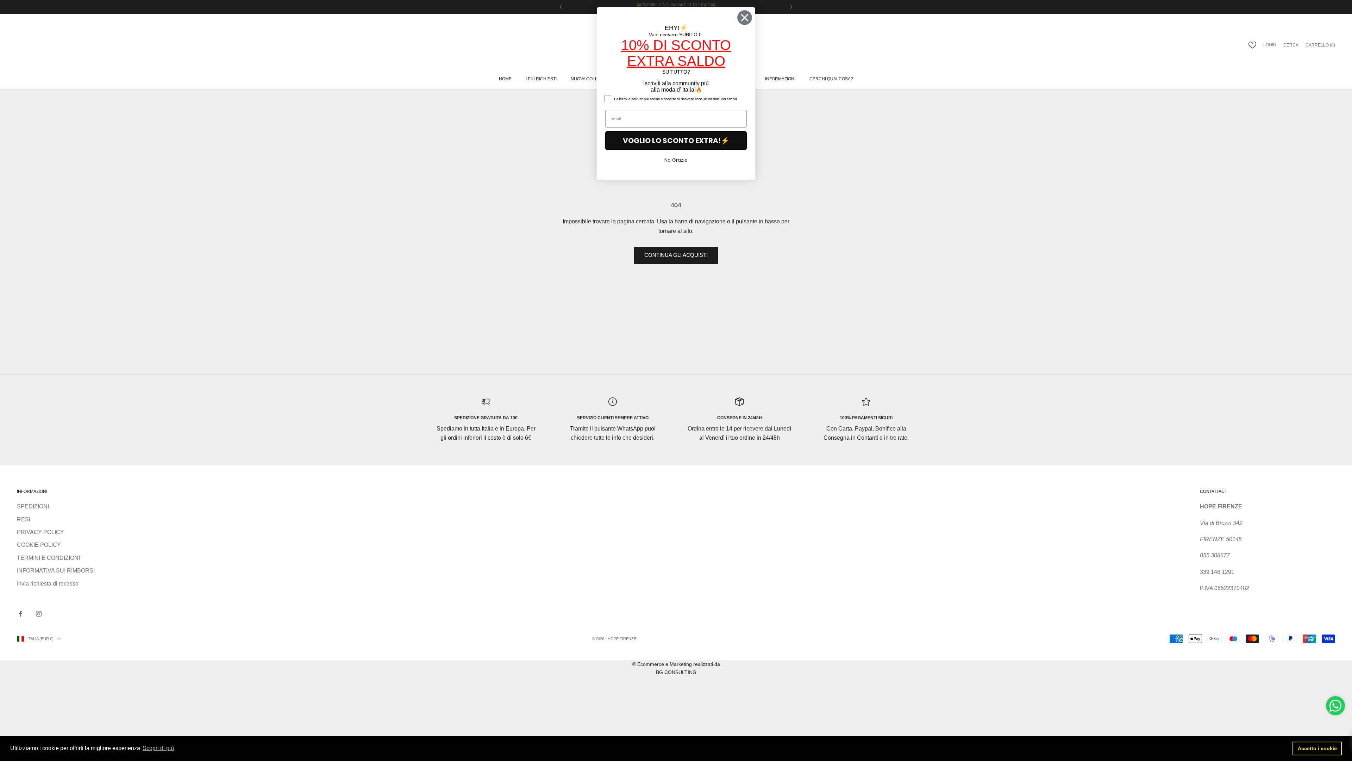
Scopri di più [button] (158, 748)
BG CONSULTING (676, 672)
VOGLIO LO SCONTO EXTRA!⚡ (676, 141)
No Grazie (676, 159)
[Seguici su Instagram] (38, 613)
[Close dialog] (744, 17)
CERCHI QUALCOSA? (831, 78)
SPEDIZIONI (33, 506)
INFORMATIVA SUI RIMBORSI (56, 571)
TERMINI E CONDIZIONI (48, 558)
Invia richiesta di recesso (48, 584)
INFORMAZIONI (780, 78)
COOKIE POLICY (39, 545)
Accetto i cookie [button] (1317, 748)
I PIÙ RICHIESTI (541, 78)
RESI (23, 519)
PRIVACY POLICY (40, 532)
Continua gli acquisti (676, 255)
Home (505, 78)
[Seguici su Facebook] (20, 613)
